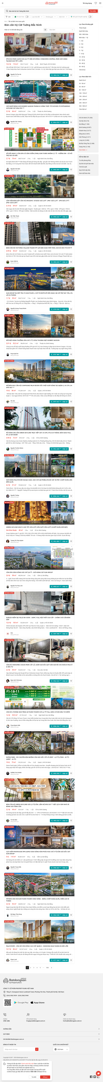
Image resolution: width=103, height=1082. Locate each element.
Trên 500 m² (83, 109)
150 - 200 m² (83, 96)
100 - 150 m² (83, 93)
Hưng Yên (84, 147)
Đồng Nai (84, 134)
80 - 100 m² (82, 90)
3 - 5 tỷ (81, 47)
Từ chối (34, 1077)
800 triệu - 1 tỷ (83, 37)
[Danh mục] (2, 3)
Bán (5, 21)
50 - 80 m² (82, 87)
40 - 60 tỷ (82, 66)
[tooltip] (45, 29)
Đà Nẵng (84, 124)
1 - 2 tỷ (81, 41)
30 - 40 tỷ (82, 63)
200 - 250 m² (83, 99)
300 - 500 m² (83, 106)
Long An (84, 140)
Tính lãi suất (83, 167)
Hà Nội (84, 121)
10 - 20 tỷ (82, 57)
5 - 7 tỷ (81, 50)
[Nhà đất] (51, 3)
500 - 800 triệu (83, 34)
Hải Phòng (85, 137)
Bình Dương (85, 127)
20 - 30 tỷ (82, 60)
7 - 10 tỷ (81, 54)
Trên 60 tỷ (82, 70)
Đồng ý (45, 1077)
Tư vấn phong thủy (85, 160)
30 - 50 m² (82, 83)
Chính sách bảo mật (27, 1063)
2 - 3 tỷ (81, 44)
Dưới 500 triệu (83, 31)
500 (47, 968)
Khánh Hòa (85, 130)
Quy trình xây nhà (84, 170)
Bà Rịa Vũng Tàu (86, 143)
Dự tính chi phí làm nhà (86, 164)
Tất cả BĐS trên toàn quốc (16, 21)
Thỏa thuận (82, 28)
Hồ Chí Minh (86, 118)
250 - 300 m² (83, 103)
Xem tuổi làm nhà (84, 173)
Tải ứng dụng (87, 3)
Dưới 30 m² (82, 80)
